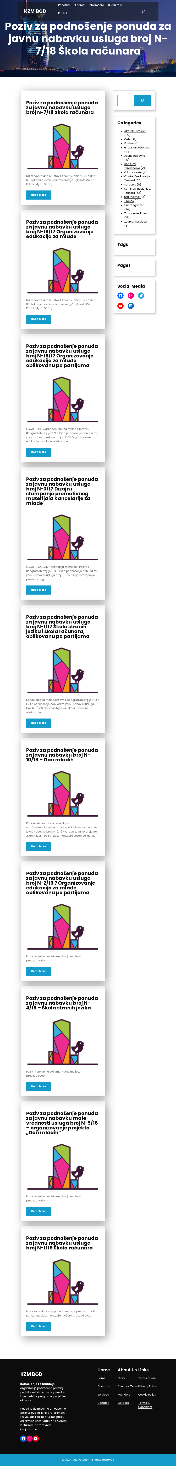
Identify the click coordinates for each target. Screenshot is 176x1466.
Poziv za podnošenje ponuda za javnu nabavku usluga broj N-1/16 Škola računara (62, 1243)
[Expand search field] (143, 11)
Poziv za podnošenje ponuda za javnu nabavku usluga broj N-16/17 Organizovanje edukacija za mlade (62, 229)
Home (101, 1378)
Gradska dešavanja (137, 147)
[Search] (142, 100)
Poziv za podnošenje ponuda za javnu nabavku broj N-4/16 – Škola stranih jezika (62, 1003)
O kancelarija (133, 172)
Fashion (129, 143)
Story (121, 1378)
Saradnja (130, 185)
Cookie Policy (147, 1395)
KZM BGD (35, 11)
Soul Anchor (81, 1460)
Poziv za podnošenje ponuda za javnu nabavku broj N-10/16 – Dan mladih (62, 755)
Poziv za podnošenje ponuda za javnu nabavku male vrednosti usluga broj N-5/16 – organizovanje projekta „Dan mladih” (62, 1123)
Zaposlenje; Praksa (136, 213)
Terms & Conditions (145, 1405)
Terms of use (147, 1378)
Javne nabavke (134, 156)
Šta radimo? (132, 197)
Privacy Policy (147, 1386)
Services (103, 1395)
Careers (123, 1403)
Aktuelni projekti (135, 131)
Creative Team (128, 1386)
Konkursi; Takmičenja (132, 166)
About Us (103, 1386)
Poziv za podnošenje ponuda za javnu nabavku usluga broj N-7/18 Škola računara (62, 107)
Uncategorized (134, 205)
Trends (129, 201)
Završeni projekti (135, 222)
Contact (103, 1403)
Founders (124, 1395)
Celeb (128, 139)
